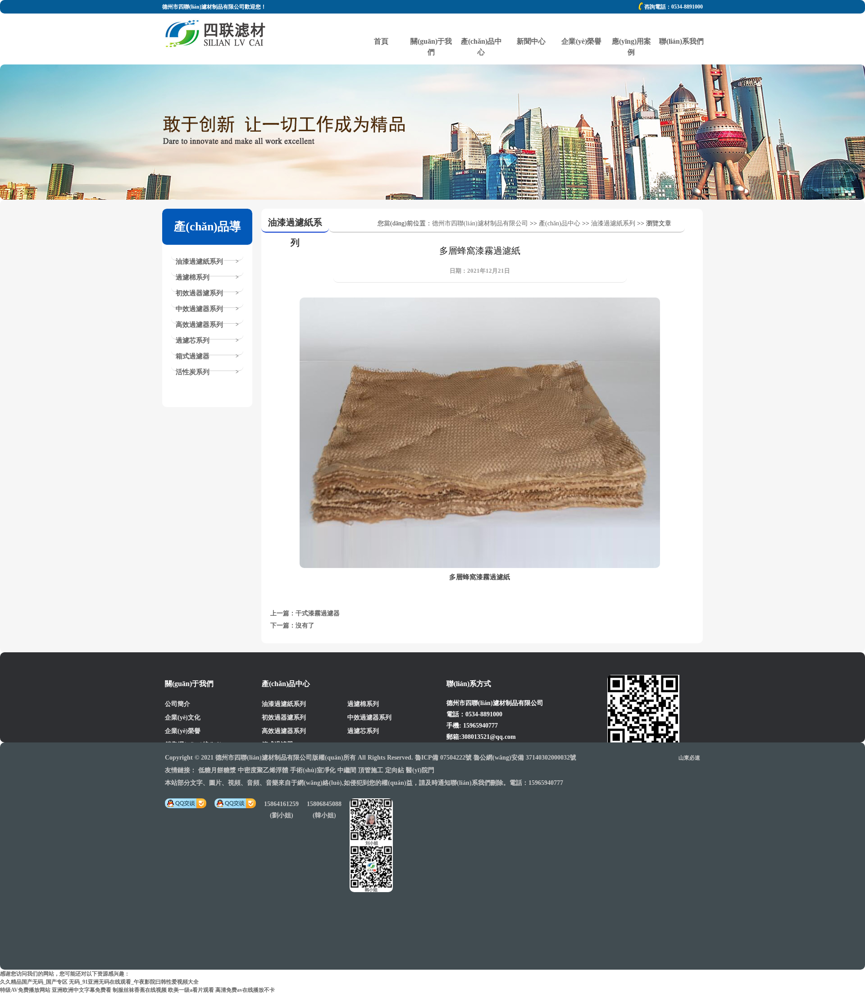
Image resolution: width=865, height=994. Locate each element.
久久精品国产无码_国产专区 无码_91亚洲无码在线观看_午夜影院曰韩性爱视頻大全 (99, 982)
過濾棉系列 (192, 277)
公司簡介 (177, 704)
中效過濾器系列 (199, 308)
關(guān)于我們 (431, 25)
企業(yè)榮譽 (581, 25)
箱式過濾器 (192, 356)
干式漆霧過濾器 (318, 613)
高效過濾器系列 (199, 324)
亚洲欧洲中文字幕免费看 (81, 990)
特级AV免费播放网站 (25, 990)
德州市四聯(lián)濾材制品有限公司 (480, 223)
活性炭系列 (192, 372)
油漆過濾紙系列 (199, 261)
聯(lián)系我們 (681, 25)
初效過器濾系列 (199, 293)
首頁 (381, 25)
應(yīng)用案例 (631, 25)
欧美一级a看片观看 (191, 990)
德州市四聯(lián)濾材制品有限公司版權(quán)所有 (285, 757)
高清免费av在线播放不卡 (245, 990)
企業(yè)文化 (182, 717)
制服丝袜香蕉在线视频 (140, 990)
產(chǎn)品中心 (481, 25)
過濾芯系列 (192, 340)
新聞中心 (531, 25)
